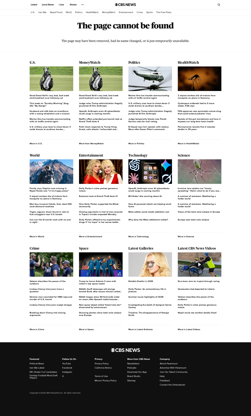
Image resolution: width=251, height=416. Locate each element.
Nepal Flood (56, 12)
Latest (34, 4)
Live (62, 4)
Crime (140, 12)
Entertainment (126, 12)
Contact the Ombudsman (172, 385)
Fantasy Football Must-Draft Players (44, 376)
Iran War (42, 12)
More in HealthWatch (188, 143)
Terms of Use (101, 376)
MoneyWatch (108, 12)
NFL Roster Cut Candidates (43, 372)
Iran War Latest (37, 368)
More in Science (186, 236)
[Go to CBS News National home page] (125, 4)
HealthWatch (92, 12)
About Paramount (169, 363)
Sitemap (131, 380)
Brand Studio (133, 376)
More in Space (86, 329)
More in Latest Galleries (140, 329)
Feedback (165, 380)
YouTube (66, 363)
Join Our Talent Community (174, 372)
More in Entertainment (90, 236)
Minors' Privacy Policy (105, 380)
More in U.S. (36, 143)
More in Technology (138, 236)
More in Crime (37, 329)
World (69, 12)
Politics (78, 12)
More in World (37, 236)
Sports (149, 12)
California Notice (103, 368)
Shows (73, 4)
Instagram (67, 372)
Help (162, 376)
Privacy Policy (102, 363)
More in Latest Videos (189, 329)
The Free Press (163, 12)
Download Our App (137, 372)
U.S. (33, 12)
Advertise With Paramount (173, 368)
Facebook (67, 368)
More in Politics (136, 143)
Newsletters (133, 363)
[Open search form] (219, 4)
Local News (48, 4)
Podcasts (131, 368)
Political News (37, 363)
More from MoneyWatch (91, 143)
